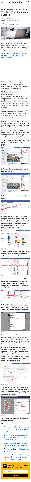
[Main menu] (2, 2)
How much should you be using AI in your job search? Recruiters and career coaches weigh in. (16, 437)
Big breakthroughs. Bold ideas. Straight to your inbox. (18, 466)
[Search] (29, 2)
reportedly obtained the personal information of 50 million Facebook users (14, 55)
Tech (2, 18)
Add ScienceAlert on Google (12, 24)
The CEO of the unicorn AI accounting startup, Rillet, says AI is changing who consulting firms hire (16, 457)
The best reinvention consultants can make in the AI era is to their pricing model (16, 429)
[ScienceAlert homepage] (15, 2)
